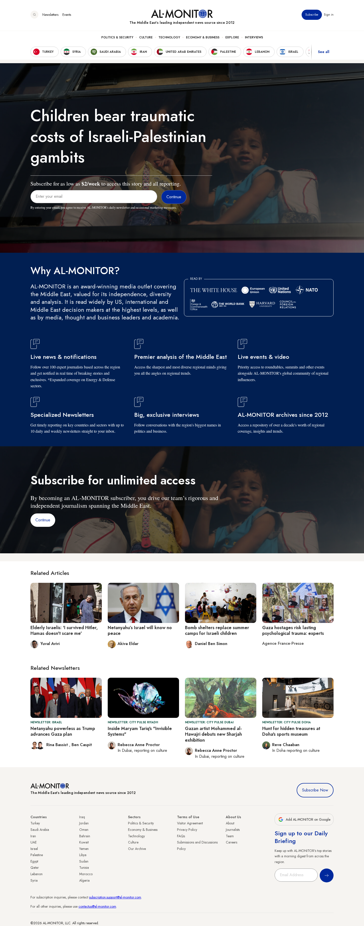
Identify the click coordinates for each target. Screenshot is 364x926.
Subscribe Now (315, 790)
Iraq (82, 816)
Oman (83, 829)
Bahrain (84, 836)
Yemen (84, 848)
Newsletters (50, 14)
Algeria (84, 880)
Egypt (34, 861)
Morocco (86, 873)
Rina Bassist (57, 745)
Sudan (83, 861)
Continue (42, 520)
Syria (34, 880)
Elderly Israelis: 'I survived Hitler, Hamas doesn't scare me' (64, 630)
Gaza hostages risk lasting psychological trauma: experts (293, 630)
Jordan (84, 823)
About (230, 823)
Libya (82, 854)
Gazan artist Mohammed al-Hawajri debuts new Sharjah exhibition (213, 734)
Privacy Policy (187, 829)
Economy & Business (202, 37)
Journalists (233, 829)
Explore (232, 37)
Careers (231, 842)
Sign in (329, 14)
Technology (169, 37)
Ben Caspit (82, 745)
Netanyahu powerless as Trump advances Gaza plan (62, 731)
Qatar (34, 867)
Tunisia (84, 867)
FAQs (181, 836)
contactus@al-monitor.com (97, 906)
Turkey (35, 823)
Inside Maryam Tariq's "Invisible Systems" (140, 731)
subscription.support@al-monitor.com (115, 897)
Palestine (36, 854)
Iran (33, 836)
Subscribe (311, 14)
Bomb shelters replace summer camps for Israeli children (217, 630)
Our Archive (137, 848)
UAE (33, 842)
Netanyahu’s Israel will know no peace (140, 630)
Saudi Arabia (39, 829)
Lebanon (36, 873)
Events (66, 14)
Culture (146, 37)
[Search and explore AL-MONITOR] (34, 15)
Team (230, 836)
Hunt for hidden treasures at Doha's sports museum (291, 731)
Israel (34, 848)
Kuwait (84, 842)
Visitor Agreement (190, 823)
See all (323, 51)
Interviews (254, 37)
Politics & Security (117, 37)
